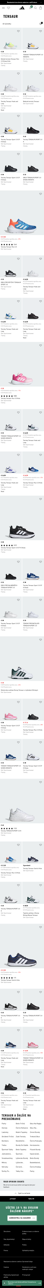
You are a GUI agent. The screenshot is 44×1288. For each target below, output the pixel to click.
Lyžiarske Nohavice (19, 1163)
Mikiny (4, 1163)
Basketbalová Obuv (35, 1163)
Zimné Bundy (35, 1132)
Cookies (6, 1267)
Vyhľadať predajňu (28, 1250)
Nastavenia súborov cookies (13, 1261)
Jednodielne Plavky (6, 1154)
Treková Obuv (35, 1137)
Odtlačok (7, 1245)
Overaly (4, 1128)
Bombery (5, 1141)
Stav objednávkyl (9, 1239)
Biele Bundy (34, 1158)
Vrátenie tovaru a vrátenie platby (30, 1232)
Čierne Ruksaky (36, 1141)
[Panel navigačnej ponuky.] (3, 7)
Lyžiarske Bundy (22, 1158)
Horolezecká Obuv (34, 1146)
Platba (24, 1245)
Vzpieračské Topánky (34, 1154)
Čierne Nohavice (22, 1128)
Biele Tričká (20, 1124)
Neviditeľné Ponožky (20, 1141)
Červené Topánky (19, 1167)
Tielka (4, 1145)
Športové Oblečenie (19, 1154)
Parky (4, 1124)
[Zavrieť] (4, 1283)
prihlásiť (13, 1199)
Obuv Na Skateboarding (35, 1128)
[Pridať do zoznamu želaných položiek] (18, 31)
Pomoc (6, 1250)
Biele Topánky (21, 1150)
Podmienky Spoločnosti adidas (11, 1276)
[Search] (35, 7)
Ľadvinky (5, 1132)
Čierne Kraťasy (35, 1167)
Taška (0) (31, 1199)
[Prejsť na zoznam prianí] (8, 7)
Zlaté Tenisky (21, 1137)
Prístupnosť (26, 1275)
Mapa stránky (26, 1239)
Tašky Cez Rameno (19, 1171)
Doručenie (7, 1231)
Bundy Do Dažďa (22, 1145)
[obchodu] (22, 8)
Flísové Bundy (35, 1150)
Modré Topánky (21, 1132)
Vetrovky (5, 1167)
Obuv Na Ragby (35, 1124)
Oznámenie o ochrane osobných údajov (29, 1268)
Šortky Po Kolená (5, 1171)
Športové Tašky (7, 1150)
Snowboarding (7, 1158)
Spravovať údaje (27, 1261)
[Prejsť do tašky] (40, 7)
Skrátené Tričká (8, 1137)
